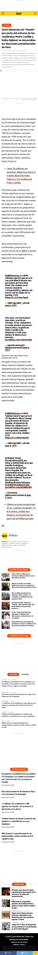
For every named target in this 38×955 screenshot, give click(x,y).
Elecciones (12, 541)
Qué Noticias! (13, 536)
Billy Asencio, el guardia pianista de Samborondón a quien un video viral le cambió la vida (17, 836)
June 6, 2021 (11, 305)
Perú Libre (22, 545)
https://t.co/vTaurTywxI (16, 297)
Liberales (24, 543)
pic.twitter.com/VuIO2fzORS (18, 339)
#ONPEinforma (12, 275)
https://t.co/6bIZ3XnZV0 (17, 437)
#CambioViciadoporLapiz (17, 485)
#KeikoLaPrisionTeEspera (17, 482)
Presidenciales (7, 547)
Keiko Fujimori (15, 543)
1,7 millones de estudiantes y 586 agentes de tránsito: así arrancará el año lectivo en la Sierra (17, 806)
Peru (15, 545)
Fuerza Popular (23, 541)
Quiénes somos (19, 945)
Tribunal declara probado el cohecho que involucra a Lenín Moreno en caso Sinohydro (19, 821)
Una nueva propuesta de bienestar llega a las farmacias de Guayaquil (18, 792)
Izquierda (5, 543)
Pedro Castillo (7, 545)
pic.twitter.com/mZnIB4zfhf (18, 487)
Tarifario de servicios (19, 942)
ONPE (24, 251)
